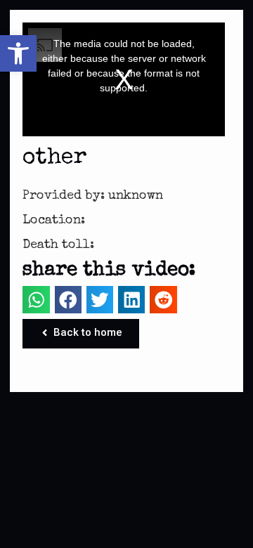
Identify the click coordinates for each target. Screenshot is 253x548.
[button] (18, 53)
